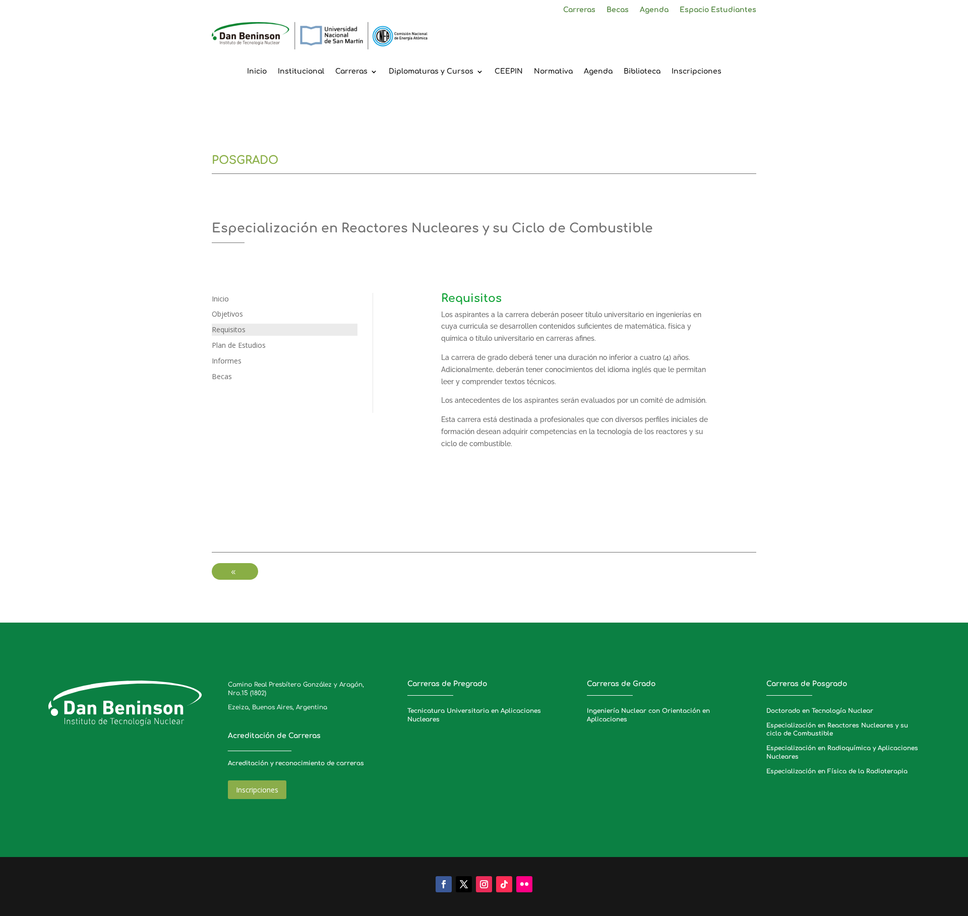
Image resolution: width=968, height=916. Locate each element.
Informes (226, 360)
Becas (618, 10)
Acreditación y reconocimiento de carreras (296, 763)
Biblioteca (642, 71)
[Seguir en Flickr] (524, 884)
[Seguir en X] (464, 884)
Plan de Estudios (239, 345)
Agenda (654, 10)
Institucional (301, 71)
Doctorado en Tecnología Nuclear (819, 710)
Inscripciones (696, 71)
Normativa (553, 71)
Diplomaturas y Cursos (431, 71)
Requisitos (229, 329)
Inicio (257, 71)
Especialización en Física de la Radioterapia (837, 771)
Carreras (579, 10)
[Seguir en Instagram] (484, 884)
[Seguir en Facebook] (444, 884)
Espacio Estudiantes (718, 10)
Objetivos (227, 314)
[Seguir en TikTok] (504, 884)
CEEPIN (509, 71)
